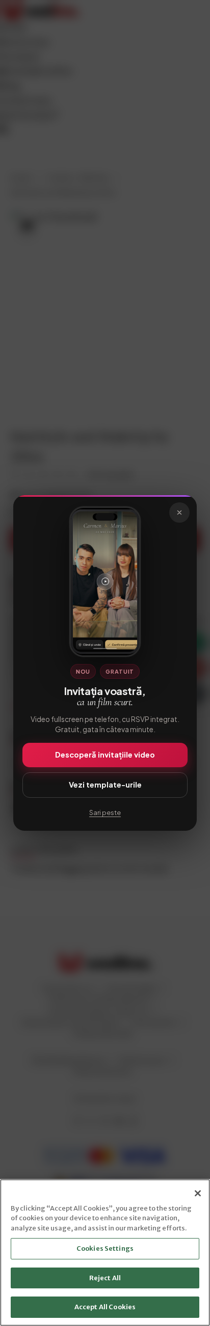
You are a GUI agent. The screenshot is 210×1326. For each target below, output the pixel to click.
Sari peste (105, 812)
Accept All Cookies (105, 1307)
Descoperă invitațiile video (105, 754)
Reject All (105, 1278)
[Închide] (179, 512)
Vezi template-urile (105, 784)
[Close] (198, 1193)
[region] (105, 1252)
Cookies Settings (105, 1248)
